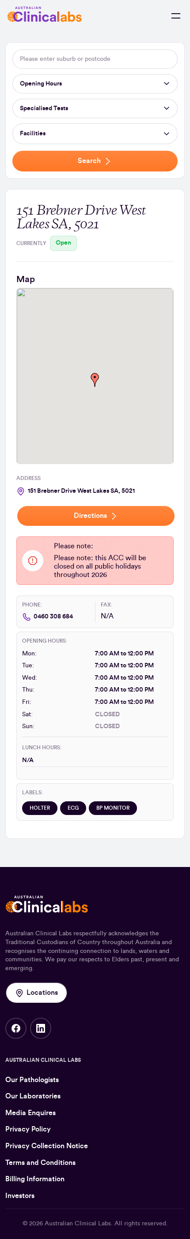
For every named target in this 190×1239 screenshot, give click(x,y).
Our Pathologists (32, 1079)
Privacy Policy (28, 1129)
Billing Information (35, 1179)
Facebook (16, 1028)
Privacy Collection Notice (46, 1146)
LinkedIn (40, 1028)
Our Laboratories (33, 1096)
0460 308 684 (53, 617)
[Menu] (176, 16)
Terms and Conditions (40, 1162)
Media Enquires (30, 1112)
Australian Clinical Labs (78, 1223)
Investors (19, 1195)
